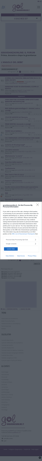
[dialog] (21, 231)
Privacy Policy (32, 256)
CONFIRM (11, 249)
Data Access (21, 256)
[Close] (38, 205)
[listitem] (21, 240)
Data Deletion (10, 256)
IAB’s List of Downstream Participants (23, 234)
